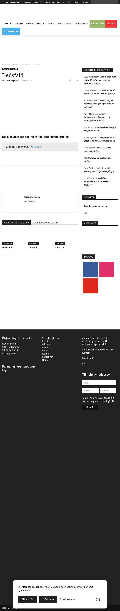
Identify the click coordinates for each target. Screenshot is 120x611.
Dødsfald (25, 64)
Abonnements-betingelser (95, 338)
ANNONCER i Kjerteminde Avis (97, 349)
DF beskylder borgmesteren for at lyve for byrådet (97, 181)
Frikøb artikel (88, 358)
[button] (116, 2)
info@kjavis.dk (9, 353)
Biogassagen (81, 24)
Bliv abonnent (11, 31)
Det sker (111, 24)
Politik (19, 24)
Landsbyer (47, 356)
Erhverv (30, 24)
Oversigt (8, 24)
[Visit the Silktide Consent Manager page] (98, 599)
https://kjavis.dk (30, 201)
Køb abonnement (52, 2)
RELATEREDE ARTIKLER (16, 222)
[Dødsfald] (13, 237)
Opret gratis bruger (70, 2)
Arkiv (84, 363)
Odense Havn (97, 24)
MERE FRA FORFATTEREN (45, 222)
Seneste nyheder (50, 338)
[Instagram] (106, 269)
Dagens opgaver (97, 206)
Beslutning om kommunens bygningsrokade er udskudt (99, 103)
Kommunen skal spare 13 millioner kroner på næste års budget (100, 80)
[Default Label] (90, 285)
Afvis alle (48, 599)
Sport (51, 24)
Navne (69, 24)
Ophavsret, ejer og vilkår (94, 344)
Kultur (41, 24)
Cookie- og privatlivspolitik (95, 341)
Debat (60, 24)
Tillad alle (27, 599)
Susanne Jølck (11, 80)
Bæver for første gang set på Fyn (99, 171)
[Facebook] (90, 269)
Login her (37, 146)
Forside (5, 64)
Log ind (85, 2)
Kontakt (86, 352)
